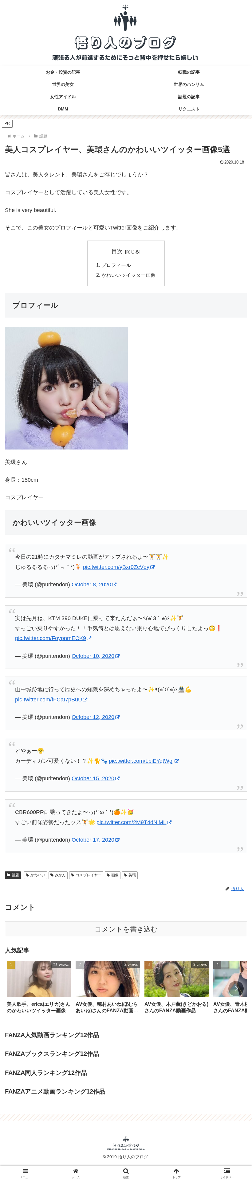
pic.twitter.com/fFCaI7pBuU (48, 700)
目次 (117, 251)
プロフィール (116, 265)
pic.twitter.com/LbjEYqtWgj (141, 761)
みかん (60, 875)
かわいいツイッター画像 (128, 275)
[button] (236, 988)
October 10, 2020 (93, 656)
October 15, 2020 (93, 778)
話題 (15, 875)
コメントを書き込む (126, 929)
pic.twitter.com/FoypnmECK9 (50, 638)
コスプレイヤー (88, 875)
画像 (115, 875)
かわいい (37, 875)
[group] (39, 989)
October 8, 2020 (91, 584)
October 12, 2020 (93, 717)
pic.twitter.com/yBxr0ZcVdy (116, 567)
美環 (132, 875)
